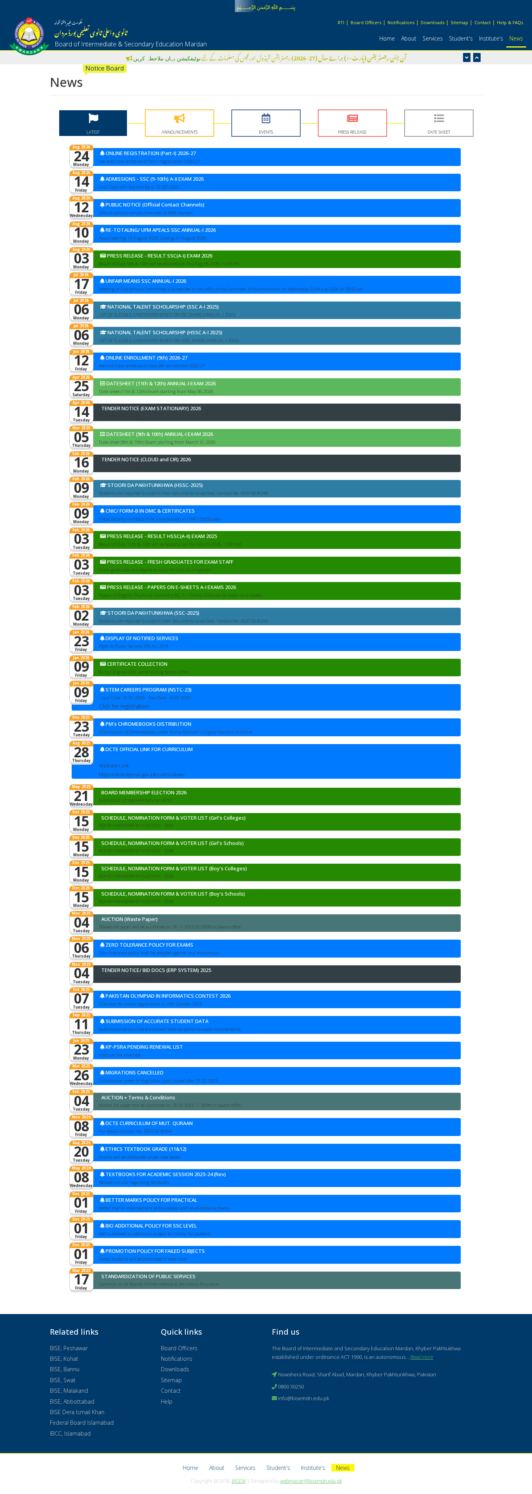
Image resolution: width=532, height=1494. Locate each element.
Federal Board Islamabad (82, 1422)
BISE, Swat (63, 1380)
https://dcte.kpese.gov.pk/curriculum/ (142, 774)
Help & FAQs (510, 22)
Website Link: (114, 765)
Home (387, 38)
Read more (421, 1356)
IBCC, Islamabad (70, 1433)
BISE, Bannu (64, 1369)
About (408, 38)
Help (167, 1401)
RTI (341, 22)
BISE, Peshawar (69, 1348)
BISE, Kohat (64, 1358)
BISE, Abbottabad (72, 1401)
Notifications (401, 22)
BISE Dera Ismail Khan (77, 1412)
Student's (461, 38)
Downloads (432, 22)
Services (433, 38)
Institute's (491, 38)
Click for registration (124, 706)
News (516, 38)
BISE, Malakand (69, 1390)
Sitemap (459, 22)
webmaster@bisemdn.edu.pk (311, 1480)
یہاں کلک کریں (131, 58)
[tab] (93, 123)
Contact (482, 22)
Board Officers (366, 22)
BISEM (239, 1480)
